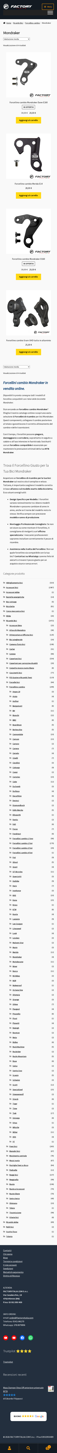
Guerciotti (17, 876)
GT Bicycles (18, 871)
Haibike (16, 881)
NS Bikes (16, 976)
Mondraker (17, 957)
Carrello (44, 1446)
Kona (15, 900)
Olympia (16, 994)
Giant (15, 867)
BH (14, 710)
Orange (16, 999)
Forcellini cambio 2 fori (23, 843)
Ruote (12, 1184)
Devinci (16, 800)
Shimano (13, 1203)
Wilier (15, 1132)
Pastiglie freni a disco (18, 1165)
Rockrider (17, 1051)
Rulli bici (10, 1227)
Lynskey (16, 938)
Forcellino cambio (32, 23)
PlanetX (16, 1023)
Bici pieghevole (15, 639)
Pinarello (16, 1014)
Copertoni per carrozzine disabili (23, 663)
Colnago (16, 767)
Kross (15, 905)
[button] (28, 1416)
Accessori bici (12, 587)
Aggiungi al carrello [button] (28, 120)
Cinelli (15, 758)
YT (14, 1141)
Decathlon (17, 796)
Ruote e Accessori (17, 1189)
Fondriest (17, 833)
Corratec (16, 777)
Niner (15, 966)
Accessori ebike (13, 592)
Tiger (15, 1103)
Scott (15, 1085)
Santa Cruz (17, 1070)
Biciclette (10, 606)
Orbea (15, 1004)
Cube (15, 781)
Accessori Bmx (15, 625)
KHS (14, 895)
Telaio (12, 1208)
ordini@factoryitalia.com (21, 1317)
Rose (15, 1061)
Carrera (16, 748)
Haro (15, 886)
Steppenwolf (18, 1094)
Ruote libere (14, 1193)
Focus (15, 829)
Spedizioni (8, 1268)
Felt (14, 824)
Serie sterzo (14, 1198)
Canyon (16, 739)
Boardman (17, 725)
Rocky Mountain (19, 1056)
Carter (12, 649)
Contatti (7, 1250)
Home (8, 23)
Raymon (16, 1032)
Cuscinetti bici (15, 672)
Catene (12, 654)
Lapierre (16, 919)
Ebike (8, 616)
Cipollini (16, 763)
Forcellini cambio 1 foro (23, 838)
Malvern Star (18, 942)
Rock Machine (18, 1047)
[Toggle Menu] (50, 12)
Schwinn (16, 1080)
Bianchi (16, 715)
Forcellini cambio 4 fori (23, 852)
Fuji (14, 857)
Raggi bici (13, 1175)
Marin (15, 947)
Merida (15, 952)
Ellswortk (17, 815)
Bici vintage (11, 601)
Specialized (18, 1089)
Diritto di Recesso (11, 1275)
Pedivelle (13, 1170)
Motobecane (18, 961)
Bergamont (17, 706)
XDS (14, 1137)
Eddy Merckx (18, 810)
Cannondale (18, 734)
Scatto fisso (11, 1231)
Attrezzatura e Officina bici (21, 635)
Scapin (16, 1075)
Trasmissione (15, 1212)
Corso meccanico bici (15, 611)
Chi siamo (7, 1254)
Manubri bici (14, 1151)
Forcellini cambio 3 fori (23, 848)
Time (15, 1108)
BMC (14, 720)
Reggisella (13, 1179)
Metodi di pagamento (13, 1272)
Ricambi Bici (18, 23)
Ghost (15, 862)
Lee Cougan (18, 924)
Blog (5, 1257)
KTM (14, 909)
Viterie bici (14, 1217)
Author (16, 701)
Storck (15, 1099)
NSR (14, 980)
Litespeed (17, 928)
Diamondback (19, 805)
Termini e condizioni (12, 1261)
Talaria (9, 1236)
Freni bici (13, 1146)
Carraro (16, 743)
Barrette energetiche (15, 597)
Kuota (15, 914)
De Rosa (16, 791)
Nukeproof (17, 985)
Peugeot (16, 1009)
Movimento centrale (18, 1156)
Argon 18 (16, 691)
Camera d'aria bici (17, 644)
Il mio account (10, 1265)
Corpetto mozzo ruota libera (21, 668)
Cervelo (16, 753)
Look (15, 933)
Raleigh (16, 1028)
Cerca (28, 1448)
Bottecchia (17, 729)
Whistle (16, 1127)
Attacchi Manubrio (17, 630)
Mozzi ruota (14, 1160)
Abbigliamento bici (14, 582)
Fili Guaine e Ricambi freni (20, 677)
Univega (16, 1118)
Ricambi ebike (12, 1222)
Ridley (15, 1042)
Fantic (15, 819)
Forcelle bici (14, 682)
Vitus (15, 1122)
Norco (15, 971)
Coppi (15, 772)
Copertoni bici (15, 658)
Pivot (15, 1018)
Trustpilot (8, 1361)
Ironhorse (17, 890)
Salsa (15, 1066)
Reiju (15, 1037)
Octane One (18, 990)
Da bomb (16, 786)
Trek (14, 1113)
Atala (15, 696)
